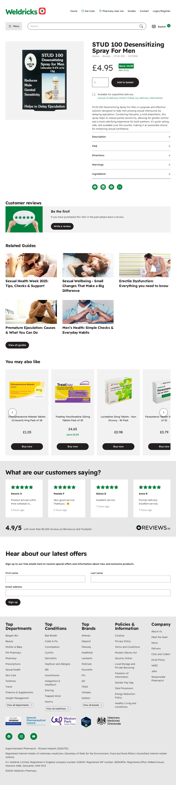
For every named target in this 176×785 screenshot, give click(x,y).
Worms (49, 701)
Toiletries (11, 681)
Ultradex (86, 692)
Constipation (52, 646)
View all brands (91, 705)
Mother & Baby (14, 646)
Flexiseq (86, 646)
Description (99, 136)
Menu (16, 26)
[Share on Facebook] (95, 187)
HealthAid (87, 652)
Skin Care (11, 675)
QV (83, 681)
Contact (144, 11)
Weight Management (17, 698)
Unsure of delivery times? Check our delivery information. (130, 98)
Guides (132, 11)
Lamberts (87, 658)
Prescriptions (13, 664)
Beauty (9, 641)
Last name (97, 573)
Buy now (27, 446)
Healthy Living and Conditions (125, 705)
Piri (83, 675)
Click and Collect (160, 654)
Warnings (97, 164)
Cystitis (49, 652)
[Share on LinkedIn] (103, 187)
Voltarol (86, 698)
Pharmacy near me (113, 11)
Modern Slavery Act (126, 652)
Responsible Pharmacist (158, 678)
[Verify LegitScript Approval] (86, 722)
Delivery (156, 648)
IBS (46, 669)
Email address (14, 586)
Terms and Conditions (127, 646)
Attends (86, 635)
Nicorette (87, 669)
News (154, 642)
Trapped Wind (53, 696)
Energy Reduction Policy (125, 695)
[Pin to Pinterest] (111, 187)
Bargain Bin (12, 635)
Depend (86, 641)
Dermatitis (51, 658)
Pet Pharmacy (13, 652)
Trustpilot (86, 529)
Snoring (49, 690)
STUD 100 (119, 56)
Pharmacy (11, 658)
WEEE (154, 665)
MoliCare (87, 664)
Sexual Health (13, 669)
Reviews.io (69, 529)
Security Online (123, 658)
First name (12, 573)
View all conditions (56, 708)
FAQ (94, 146)
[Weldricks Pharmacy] (28, 11)
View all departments (18, 705)
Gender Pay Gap (124, 682)
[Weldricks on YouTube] (33, 736)
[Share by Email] (119, 187)
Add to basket (125, 82)
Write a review (62, 226)
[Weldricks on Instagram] (21, 736)
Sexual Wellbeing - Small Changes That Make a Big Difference (83, 286)
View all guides (17, 345)
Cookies (119, 635)
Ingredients (99, 173)
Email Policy (158, 659)
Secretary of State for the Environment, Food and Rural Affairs (100, 753)
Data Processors (124, 688)
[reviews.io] (153, 528)
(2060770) (62, 748)
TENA (85, 686)
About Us (156, 631)
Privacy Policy (123, 641)
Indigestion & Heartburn (52, 682)
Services (90, 11)
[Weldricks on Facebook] (9, 736)
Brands (106, 56)
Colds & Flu (51, 641)
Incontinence (52, 675)
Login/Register (161, 11)
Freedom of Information (121, 675)
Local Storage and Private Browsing (125, 665)
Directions (98, 155)
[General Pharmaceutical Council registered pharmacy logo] (36, 722)
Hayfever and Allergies (57, 664)
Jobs (154, 671)
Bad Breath (51, 635)
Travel (9, 686)
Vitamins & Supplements (19, 692)
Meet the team (159, 637)
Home (73, 11)
